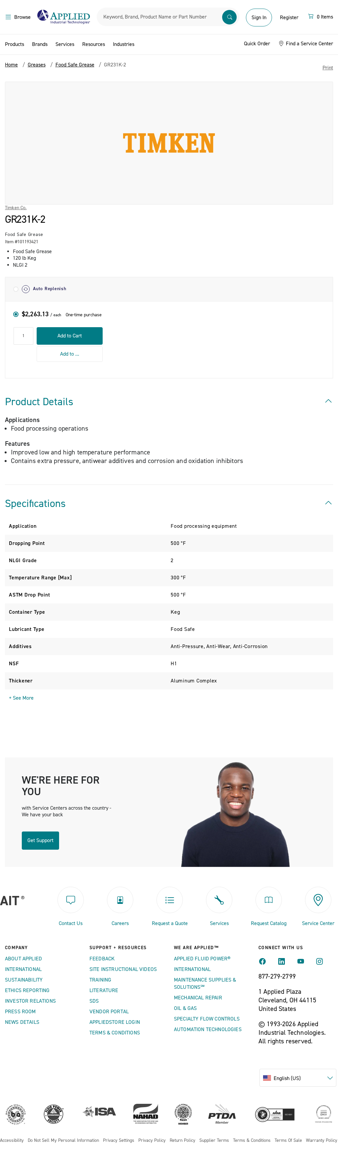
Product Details (39, 401)
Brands (40, 44)
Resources (93, 44)
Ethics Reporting (27, 990)
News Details (22, 1022)
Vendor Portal (109, 1011)
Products (14, 44)
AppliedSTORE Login (114, 1022)
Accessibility (12, 1140)
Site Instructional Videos (123, 969)
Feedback (102, 958)
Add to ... (69, 354)
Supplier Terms (214, 1140)
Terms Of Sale (288, 1140)
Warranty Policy (321, 1140)
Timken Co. (16, 208)
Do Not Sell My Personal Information (63, 1140)
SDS (94, 1001)
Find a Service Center (309, 43)
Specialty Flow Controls (207, 1019)
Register (289, 17)
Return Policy (182, 1140)
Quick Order (257, 43)
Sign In (259, 17)
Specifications (35, 503)
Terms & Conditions (114, 1032)
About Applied (23, 958)
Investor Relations (30, 1001)
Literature (103, 990)
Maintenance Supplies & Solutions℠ (205, 983)
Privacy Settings (118, 1140)
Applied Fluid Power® (202, 958)
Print (327, 67)
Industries (123, 44)
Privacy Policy (152, 1140)
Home (11, 64)
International (23, 969)
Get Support (40, 840)
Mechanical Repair (198, 997)
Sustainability (24, 980)
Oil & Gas (185, 1008)
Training (100, 980)
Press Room (20, 1011)
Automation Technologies (208, 1029)
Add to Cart (69, 335)
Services (64, 44)
